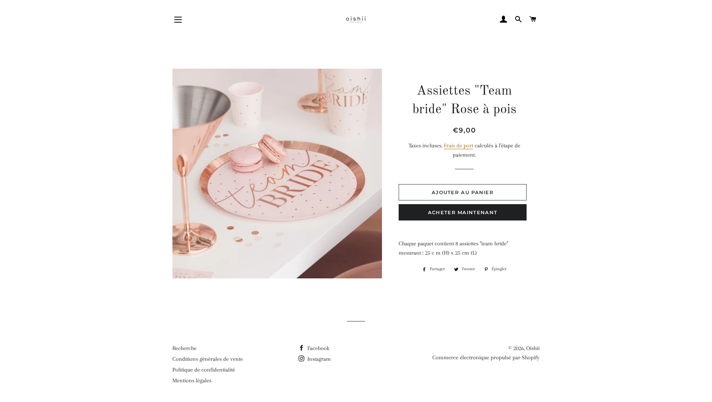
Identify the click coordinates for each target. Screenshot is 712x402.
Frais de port (458, 145)
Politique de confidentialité (203, 369)
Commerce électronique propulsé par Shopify (486, 357)
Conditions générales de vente (207, 359)
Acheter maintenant (462, 212)
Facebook (317, 348)
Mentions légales (191, 380)
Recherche (184, 348)
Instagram (318, 359)
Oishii (533, 348)
